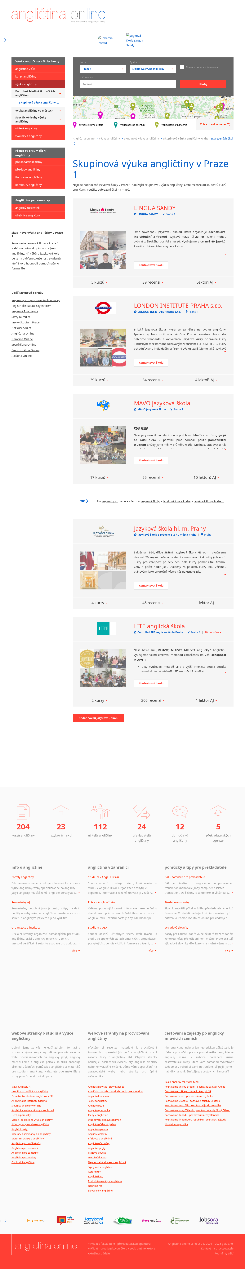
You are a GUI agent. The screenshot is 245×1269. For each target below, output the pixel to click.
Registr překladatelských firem (31, 306)
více (75, 950)
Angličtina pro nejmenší (24, 1148)
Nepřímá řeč (95, 1185)
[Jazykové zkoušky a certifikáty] (93, 1220)
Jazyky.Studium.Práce (25, 322)
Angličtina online (84, 138)
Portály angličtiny (22, 877)
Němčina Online (22, 339)
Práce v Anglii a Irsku (101, 902)
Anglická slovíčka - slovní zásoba (106, 1086)
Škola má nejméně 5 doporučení (202, 66)
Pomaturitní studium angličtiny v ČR (32, 1096)
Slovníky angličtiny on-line (26, 1105)
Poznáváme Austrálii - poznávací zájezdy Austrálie (193, 1105)
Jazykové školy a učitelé (90, 124)
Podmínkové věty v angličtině (105, 1181)
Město (83, 62)
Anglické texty (19, 1129)
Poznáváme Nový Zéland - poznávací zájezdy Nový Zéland (197, 1110)
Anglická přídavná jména (102, 1124)
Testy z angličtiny (97, 1101)
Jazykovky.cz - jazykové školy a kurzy (35, 300)
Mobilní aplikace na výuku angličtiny (32, 1119)
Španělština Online (23, 344)
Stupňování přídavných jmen (104, 1119)
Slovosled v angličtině (100, 1190)
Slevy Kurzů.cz (20, 317)
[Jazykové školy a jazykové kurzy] (36, 1220)
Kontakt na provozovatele (217, 1248)
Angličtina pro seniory (23, 1157)
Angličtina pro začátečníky (26, 1143)
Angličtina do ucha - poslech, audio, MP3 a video (115, 1091)
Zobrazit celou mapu (213, 124)
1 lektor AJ (205, 602)
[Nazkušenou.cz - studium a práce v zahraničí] (122, 1220)
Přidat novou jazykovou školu (98, 718)
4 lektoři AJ (204, 379)
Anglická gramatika (99, 1110)
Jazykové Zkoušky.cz (24, 311)
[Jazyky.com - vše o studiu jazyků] (65, 1220)
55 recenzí (151, 477)
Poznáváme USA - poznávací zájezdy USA (188, 1091)
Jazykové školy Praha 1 (209, 501)
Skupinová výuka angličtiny (141, 138)
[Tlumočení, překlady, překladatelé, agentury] (180, 1220)
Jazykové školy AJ (21, 1086)
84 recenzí (151, 379)
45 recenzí (151, 602)
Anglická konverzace (99, 1096)
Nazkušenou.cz (21, 328)
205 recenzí (151, 700)
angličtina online (58, 15)
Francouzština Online (25, 350)
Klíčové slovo (86, 78)
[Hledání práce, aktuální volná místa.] (208, 1220)
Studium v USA (97, 927)
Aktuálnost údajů (99, 1253)
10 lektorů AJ (205, 477)
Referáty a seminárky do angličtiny (31, 1134)
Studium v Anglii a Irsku (103, 877)
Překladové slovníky (177, 902)
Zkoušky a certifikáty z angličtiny (29, 1091)
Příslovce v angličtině (100, 1138)
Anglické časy (95, 1176)
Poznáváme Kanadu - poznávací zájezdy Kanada (192, 1115)
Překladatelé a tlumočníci (174, 124)
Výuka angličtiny (109, 138)
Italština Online (21, 355)
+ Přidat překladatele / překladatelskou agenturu (119, 1243)
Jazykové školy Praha (176, 501)
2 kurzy (97, 700)
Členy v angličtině (98, 1115)
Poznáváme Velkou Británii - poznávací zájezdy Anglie (195, 1086)
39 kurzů (97, 379)
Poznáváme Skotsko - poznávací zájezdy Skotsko (192, 1101)
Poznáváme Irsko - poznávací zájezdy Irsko (189, 1096)
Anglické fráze (96, 1105)
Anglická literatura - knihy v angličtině (32, 1110)
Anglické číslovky (97, 1134)
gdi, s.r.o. (228, 1243)
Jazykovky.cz (109, 501)
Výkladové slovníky (176, 927)
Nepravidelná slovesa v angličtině (107, 1162)
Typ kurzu (135, 62)
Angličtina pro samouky (24, 1152)
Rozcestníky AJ (20, 902)
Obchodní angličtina (22, 1162)
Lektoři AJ (204, 282)
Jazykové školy (150, 501)
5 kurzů (97, 282)
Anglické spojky (97, 1148)
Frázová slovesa (97, 1152)
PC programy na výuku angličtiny (30, 1124)
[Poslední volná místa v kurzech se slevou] (151, 1220)
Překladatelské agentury (132, 124)
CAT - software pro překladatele (185, 877)
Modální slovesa (97, 1157)
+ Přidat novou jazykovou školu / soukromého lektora (121, 1248)
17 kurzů (97, 477)
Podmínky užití (224, 1253)
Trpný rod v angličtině (100, 1167)
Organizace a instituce (25, 927)
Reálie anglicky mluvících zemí (181, 1082)
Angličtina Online (22, 333)
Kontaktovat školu (151, 265)
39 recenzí (151, 282)
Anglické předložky (98, 1143)
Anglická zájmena (98, 1129)
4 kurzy (97, 602)
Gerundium (94, 1171)
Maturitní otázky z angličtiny (27, 1138)
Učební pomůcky (21, 1115)
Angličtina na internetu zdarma (29, 1101)
